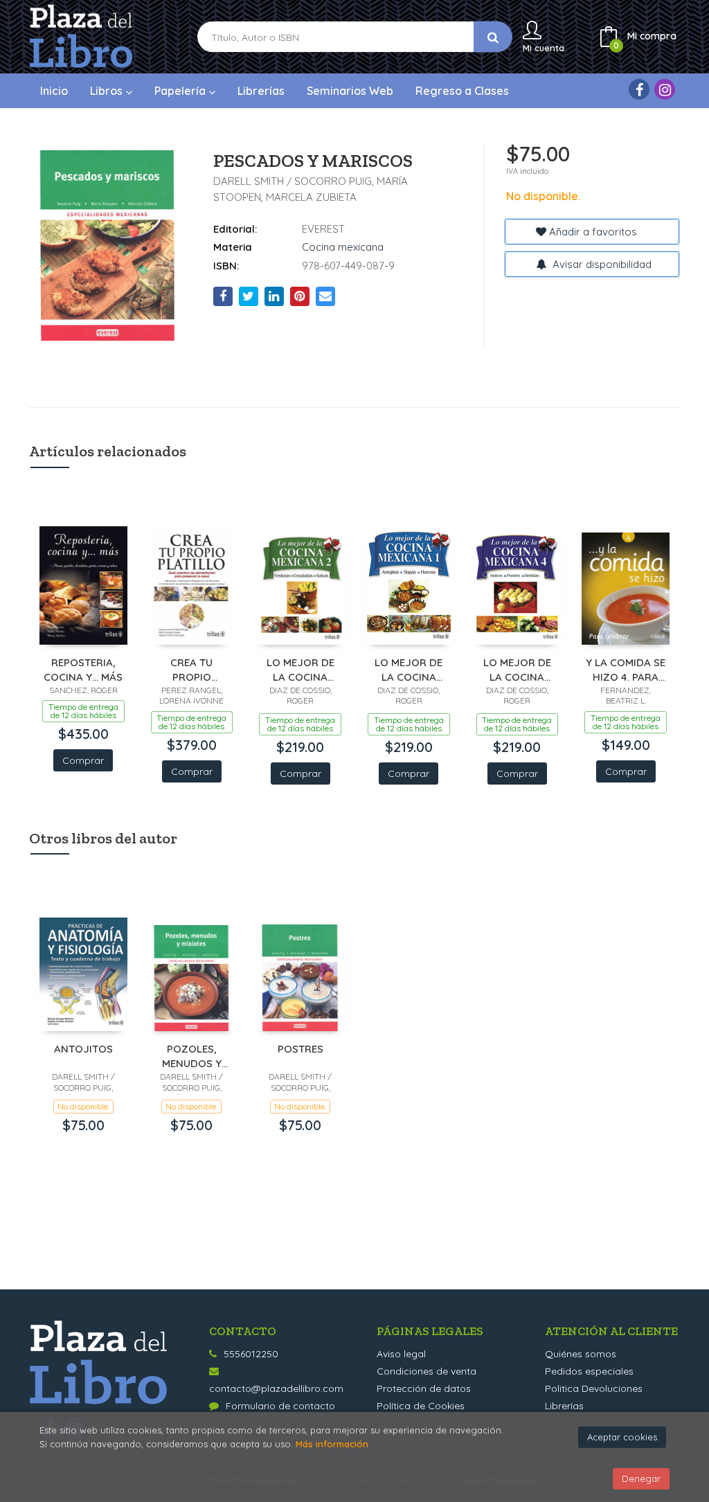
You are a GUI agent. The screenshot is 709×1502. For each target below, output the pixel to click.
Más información (332, 1443)
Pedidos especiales (589, 1371)
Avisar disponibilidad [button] (601, 264)
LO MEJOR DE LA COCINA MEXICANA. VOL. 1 (409, 669)
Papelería (181, 91)
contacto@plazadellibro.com (276, 1388)
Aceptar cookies (622, 1436)
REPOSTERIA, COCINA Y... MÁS (83, 669)
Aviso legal (401, 1354)
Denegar (641, 1478)
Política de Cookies (421, 1406)
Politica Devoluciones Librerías (594, 1397)
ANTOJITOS (83, 1048)
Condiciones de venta (426, 1371)
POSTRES (300, 1048)
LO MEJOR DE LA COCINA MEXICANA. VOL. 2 (300, 669)
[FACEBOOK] (639, 89)
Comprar (83, 760)
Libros (107, 91)
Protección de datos (424, 1388)
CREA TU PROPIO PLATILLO (191, 669)
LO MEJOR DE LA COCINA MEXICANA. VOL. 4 (517, 669)
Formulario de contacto (280, 1406)
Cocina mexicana (343, 246)
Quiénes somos (580, 1354)
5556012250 (251, 1354)
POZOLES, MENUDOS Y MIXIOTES (192, 1055)
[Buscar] (493, 37)
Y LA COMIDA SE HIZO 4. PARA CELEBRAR (625, 669)
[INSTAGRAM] (664, 89)
